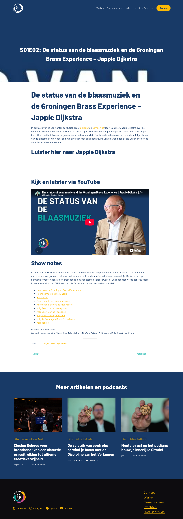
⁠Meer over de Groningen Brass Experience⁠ (59, 290)
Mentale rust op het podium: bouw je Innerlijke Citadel (144, 447)
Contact (163, 8)
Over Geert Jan (154, 512)
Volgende (141, 353)
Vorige (36, 353)
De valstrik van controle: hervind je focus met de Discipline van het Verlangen (91, 450)
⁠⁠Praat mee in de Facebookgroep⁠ (53, 300)
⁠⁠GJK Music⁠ (42, 297)
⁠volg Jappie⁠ (43, 322)
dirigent (84, 127)
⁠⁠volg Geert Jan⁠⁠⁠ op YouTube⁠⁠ (51, 315)
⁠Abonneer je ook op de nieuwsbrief (55, 304)
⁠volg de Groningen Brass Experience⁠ (56, 319)
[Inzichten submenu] (135, 8)
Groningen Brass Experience (53, 343)
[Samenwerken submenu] (121, 8)
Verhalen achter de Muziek (32, 439)
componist (98, 127)
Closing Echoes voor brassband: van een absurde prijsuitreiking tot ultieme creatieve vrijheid (37, 452)
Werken (149, 497)
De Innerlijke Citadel (84, 439)
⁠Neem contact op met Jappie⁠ (52, 293)
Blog (17, 439)
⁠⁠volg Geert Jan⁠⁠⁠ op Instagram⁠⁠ (52, 308)
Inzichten (150, 507)
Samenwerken (154, 502)
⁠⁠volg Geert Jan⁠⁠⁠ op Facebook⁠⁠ (51, 311)
